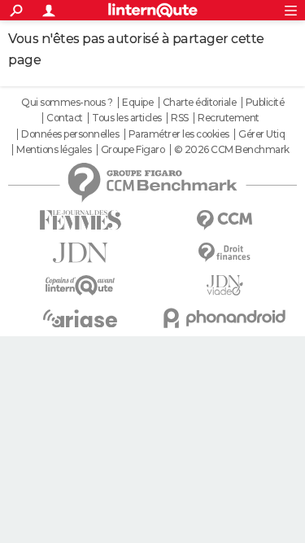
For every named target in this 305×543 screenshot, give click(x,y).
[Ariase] (80, 318)
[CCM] (225, 220)
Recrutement (228, 118)
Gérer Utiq (261, 134)
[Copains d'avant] (80, 285)
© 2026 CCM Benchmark (232, 149)
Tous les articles (127, 118)
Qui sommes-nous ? (67, 102)
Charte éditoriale (200, 102)
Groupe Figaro (133, 149)
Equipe (137, 102)
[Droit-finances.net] (225, 253)
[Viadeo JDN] (225, 285)
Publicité (265, 102)
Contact (64, 118)
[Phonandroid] (225, 318)
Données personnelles (70, 134)
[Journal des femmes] (80, 220)
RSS (180, 118)
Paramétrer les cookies (179, 134)
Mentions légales (53, 149)
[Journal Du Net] (80, 253)
